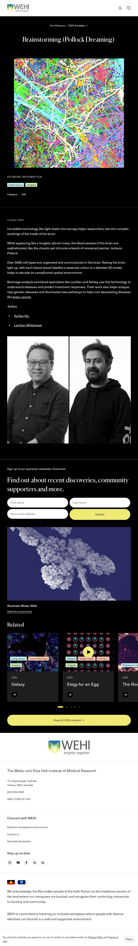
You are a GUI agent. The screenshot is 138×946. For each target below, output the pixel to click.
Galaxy (18, 684)
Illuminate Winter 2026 (22, 606)
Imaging (31, 184)
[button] (128, 8)
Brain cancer (15, 184)
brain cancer (22, 297)
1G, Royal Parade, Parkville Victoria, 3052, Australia (21, 783)
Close (129, 939)
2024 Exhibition (77, 25)
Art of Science (57, 25)
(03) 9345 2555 (15, 792)
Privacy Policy (95, 937)
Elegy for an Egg (83, 684)
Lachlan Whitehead (28, 325)
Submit (99, 514)
